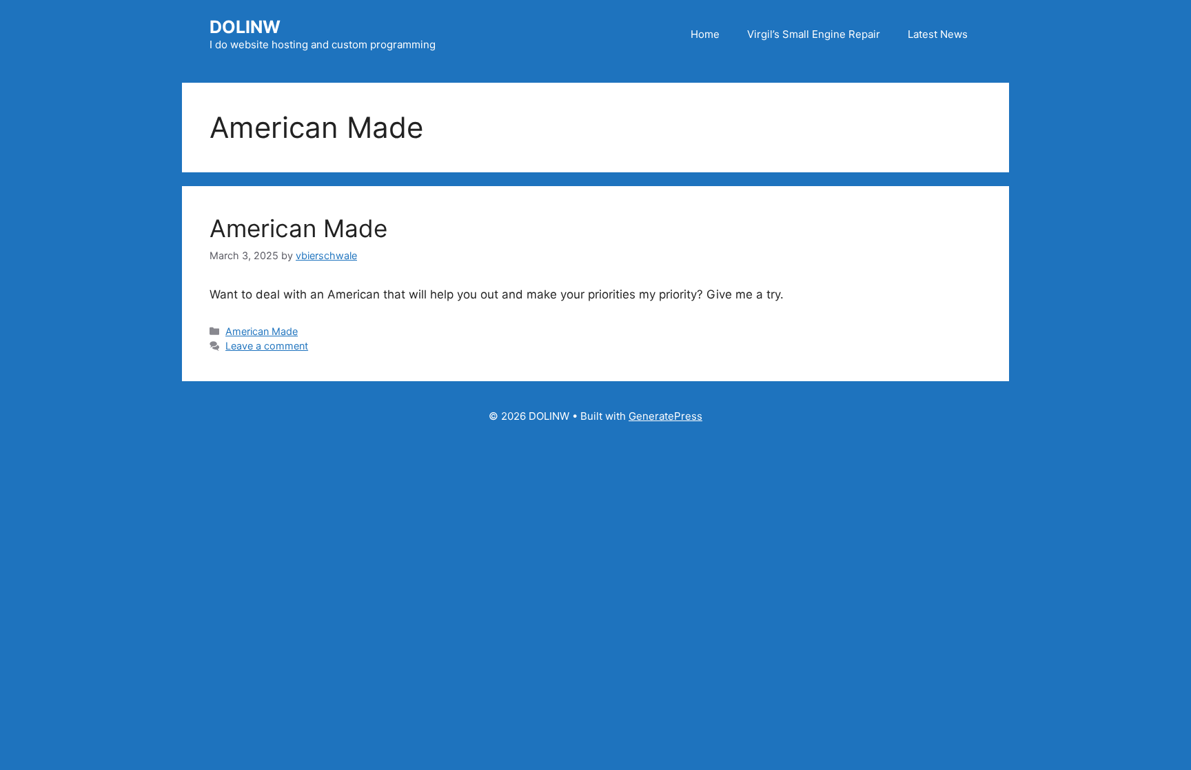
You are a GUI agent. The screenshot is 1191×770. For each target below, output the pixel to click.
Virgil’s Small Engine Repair (813, 34)
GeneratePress (665, 416)
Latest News (938, 34)
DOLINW (245, 27)
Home (705, 34)
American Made (298, 228)
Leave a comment (266, 346)
